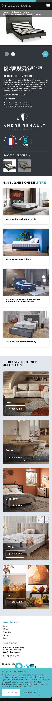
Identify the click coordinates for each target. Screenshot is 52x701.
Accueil (6, 12)
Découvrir (17, 409)
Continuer (10, 693)
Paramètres (30, 693)
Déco (5, 638)
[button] (13, 54)
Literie (26, 12)
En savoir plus (26, 686)
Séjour (6, 629)
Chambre (7, 632)
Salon (5, 626)
